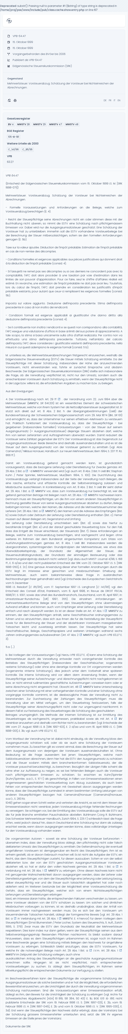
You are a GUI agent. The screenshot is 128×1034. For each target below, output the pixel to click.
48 (72, 124)
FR (110, 100)
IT (114, 100)
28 (23, 124)
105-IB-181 (13, 136)
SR (41, 403)
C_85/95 (27, 149)
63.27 (10, 162)
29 (39, 124)
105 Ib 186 (107, 998)
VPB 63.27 (113, 635)
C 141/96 (103, 587)
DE (105, 100)
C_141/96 (13, 149)
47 (55, 124)
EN (119, 100)
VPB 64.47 (12, 175)
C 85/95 (35, 587)
